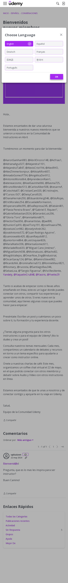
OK (56, 76)
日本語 (10, 59)
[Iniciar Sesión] (63, 3)
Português (12, 67)
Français (41, 51)
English (10, 43)
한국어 (40, 59)
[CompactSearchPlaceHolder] (58, 3)
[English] (16, 3)
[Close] (61, 35)
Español (41, 43)
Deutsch (11, 51)
